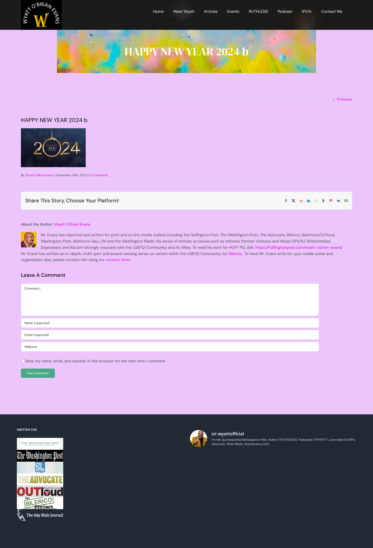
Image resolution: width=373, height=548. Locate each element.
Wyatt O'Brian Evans (39, 175)
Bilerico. (236, 253)
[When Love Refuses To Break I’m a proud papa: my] (252, 463)
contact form (118, 259)
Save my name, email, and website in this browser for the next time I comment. (95, 361)
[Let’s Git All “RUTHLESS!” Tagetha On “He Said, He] (210, 463)
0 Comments (99, 175)
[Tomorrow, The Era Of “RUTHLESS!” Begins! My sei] (336, 488)
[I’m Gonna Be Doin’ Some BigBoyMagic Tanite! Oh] (294, 463)
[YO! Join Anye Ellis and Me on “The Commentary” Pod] (210, 488)
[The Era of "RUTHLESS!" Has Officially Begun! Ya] (294, 488)
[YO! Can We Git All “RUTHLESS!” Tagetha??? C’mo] (336, 512)
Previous (344, 99)
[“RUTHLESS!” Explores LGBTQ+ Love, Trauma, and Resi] (336, 463)
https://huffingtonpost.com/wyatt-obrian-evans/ (299, 247)
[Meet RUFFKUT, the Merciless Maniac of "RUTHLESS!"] (294, 512)
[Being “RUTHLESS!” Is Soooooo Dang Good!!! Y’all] (210, 512)
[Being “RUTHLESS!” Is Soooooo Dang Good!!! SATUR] (252, 512)
